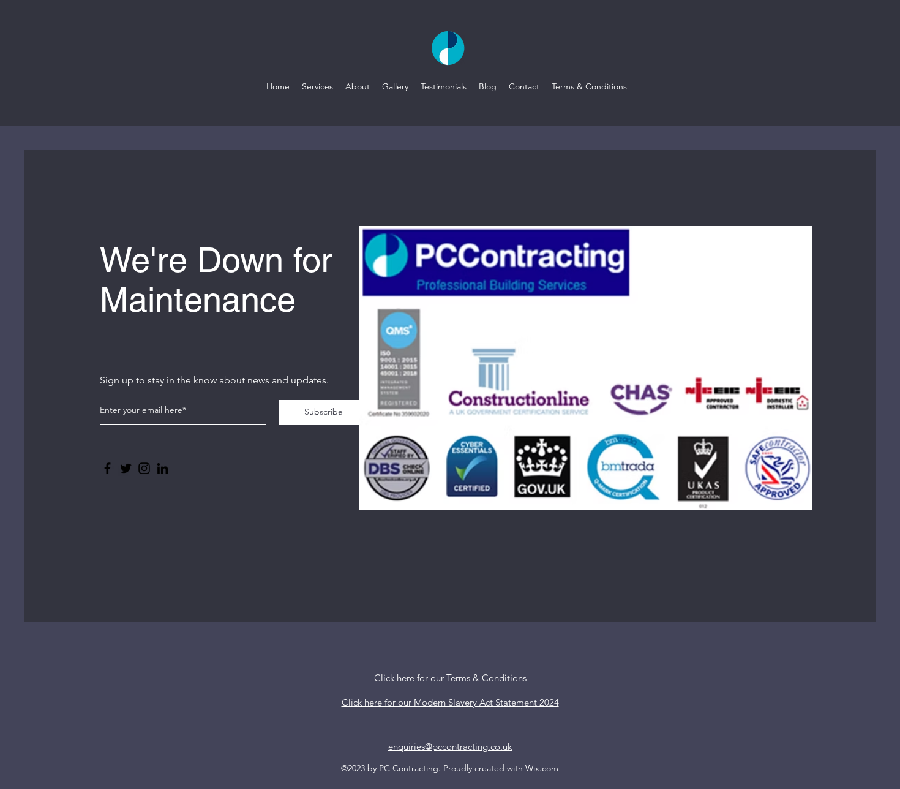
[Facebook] (107, 468)
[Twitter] (125, 468)
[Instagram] (144, 468)
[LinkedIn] (162, 468)
